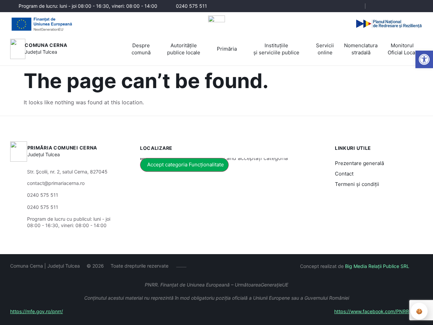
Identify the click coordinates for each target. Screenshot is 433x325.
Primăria (227, 49)
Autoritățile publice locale (183, 49)
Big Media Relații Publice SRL (377, 266)
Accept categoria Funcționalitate (185, 164)
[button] (424, 59)
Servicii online (325, 49)
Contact (344, 173)
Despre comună (141, 49)
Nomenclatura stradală (361, 49)
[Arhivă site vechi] (418, 6)
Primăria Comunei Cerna (62, 148)
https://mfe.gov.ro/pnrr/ (36, 311)
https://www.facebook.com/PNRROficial (378, 311)
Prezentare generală (359, 163)
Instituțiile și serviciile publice (276, 49)
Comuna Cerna (46, 45)
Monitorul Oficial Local (402, 49)
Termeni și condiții (357, 184)
